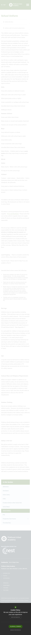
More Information (15, 617)
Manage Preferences (15, 630)
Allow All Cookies (15, 626)
